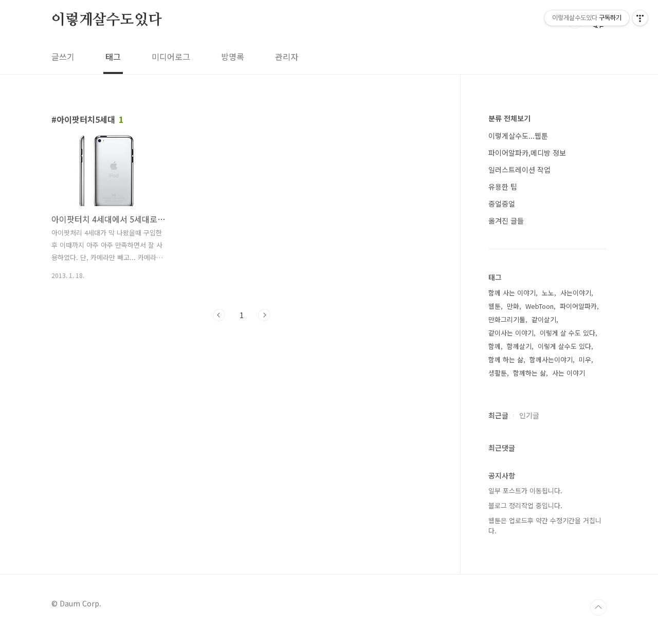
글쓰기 (63, 56)
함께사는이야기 (551, 359)
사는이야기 (575, 293)
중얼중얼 (501, 203)
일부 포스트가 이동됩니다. (525, 490)
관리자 (286, 56)
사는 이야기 (568, 373)
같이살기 (544, 319)
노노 (548, 293)
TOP (598, 607)
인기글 (529, 415)
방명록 (232, 56)
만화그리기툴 (506, 319)
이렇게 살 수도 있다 (567, 333)
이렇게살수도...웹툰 (518, 136)
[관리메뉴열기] (640, 18)
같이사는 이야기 (511, 333)
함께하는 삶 (529, 373)
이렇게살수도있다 (106, 20)
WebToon (539, 306)
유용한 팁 (502, 186)
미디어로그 (171, 56)
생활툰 (497, 373)
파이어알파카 (578, 306)
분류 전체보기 (509, 118)
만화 (513, 306)
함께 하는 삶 (505, 359)
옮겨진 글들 (506, 220)
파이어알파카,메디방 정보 (527, 152)
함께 (494, 346)
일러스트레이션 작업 (519, 169)
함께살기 (519, 346)
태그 (113, 56)
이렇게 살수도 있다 (564, 346)
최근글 (498, 415)
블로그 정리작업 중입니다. (525, 505)
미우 (585, 359)
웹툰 (494, 306)
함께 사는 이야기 (512, 293)
